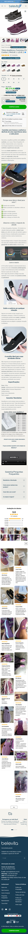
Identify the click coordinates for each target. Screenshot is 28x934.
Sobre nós (4, 887)
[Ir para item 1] (3, 40)
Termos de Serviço (20, 892)
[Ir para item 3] (13, 40)
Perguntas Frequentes (4, 896)
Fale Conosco (5, 890)
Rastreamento (5, 900)
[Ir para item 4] (17, 40)
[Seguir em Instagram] (2, 909)
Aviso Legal (18, 904)
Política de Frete (19, 895)
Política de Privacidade (18, 888)
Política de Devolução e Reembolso (18, 899)
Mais (14, 807)
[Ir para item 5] (22, 40)
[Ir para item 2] (8, 40)
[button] (14, 100)
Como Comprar (5, 893)
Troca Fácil (4, 903)
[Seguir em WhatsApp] (10, 909)
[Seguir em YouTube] (6, 909)
